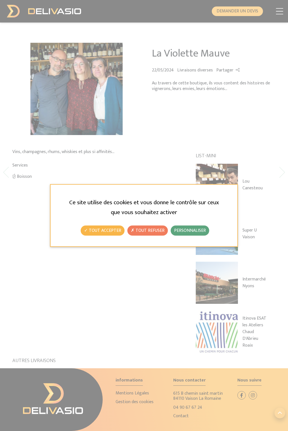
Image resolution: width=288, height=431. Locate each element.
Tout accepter (104, 230)
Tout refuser (149, 230)
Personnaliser (190, 230)
